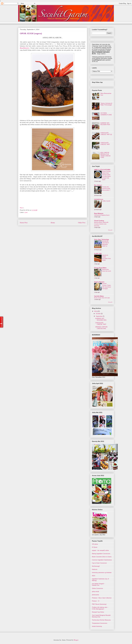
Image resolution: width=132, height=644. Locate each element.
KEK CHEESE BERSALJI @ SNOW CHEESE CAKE (105, 155)
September (99, 316)
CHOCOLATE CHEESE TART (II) (106, 133)
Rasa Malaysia (98, 213)
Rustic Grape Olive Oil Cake (102, 298)
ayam (26, 212)
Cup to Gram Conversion (99, 563)
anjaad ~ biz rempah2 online (100, 550)
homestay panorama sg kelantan (101, 572)
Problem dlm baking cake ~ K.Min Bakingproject (100, 608)
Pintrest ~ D (95, 601)
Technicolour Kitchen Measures (101, 620)
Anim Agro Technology (101, 239)
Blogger (76, 640)
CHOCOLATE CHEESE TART (105, 143)
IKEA (93, 575)
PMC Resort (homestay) (99, 604)
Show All (110, 230)
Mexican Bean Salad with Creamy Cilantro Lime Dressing (101, 224)
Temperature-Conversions (99, 623)
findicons (94, 569)
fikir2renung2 (96, 566)
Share (21, 208)
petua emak (95, 591)
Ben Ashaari (98, 185)
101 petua (95, 544)
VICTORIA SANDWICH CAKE (106, 114)
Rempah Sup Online (98, 612)
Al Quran (94, 547)
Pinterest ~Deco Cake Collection (101, 598)
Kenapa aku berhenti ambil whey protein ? (106, 188)
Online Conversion (97, 588)
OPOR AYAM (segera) (31, 33)
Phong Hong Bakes (100, 268)
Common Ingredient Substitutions (102, 560)
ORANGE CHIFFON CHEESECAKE (101, 327)
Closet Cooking (99, 220)
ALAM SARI (98, 253)
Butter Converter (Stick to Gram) (101, 556)
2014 (95, 311)
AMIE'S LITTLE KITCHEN (102, 169)
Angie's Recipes (99, 282)
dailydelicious (98, 199)
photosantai (95, 594)
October (98, 313)
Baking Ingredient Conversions (101, 553)
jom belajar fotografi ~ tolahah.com (98, 584)
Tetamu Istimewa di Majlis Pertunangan (106, 104)
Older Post (81, 222)
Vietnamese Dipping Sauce (102, 215)
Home (53, 222)
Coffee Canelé (106, 201)
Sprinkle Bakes (99, 296)
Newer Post (24, 222)
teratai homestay (97, 626)
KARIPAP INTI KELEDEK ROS (105, 123)
